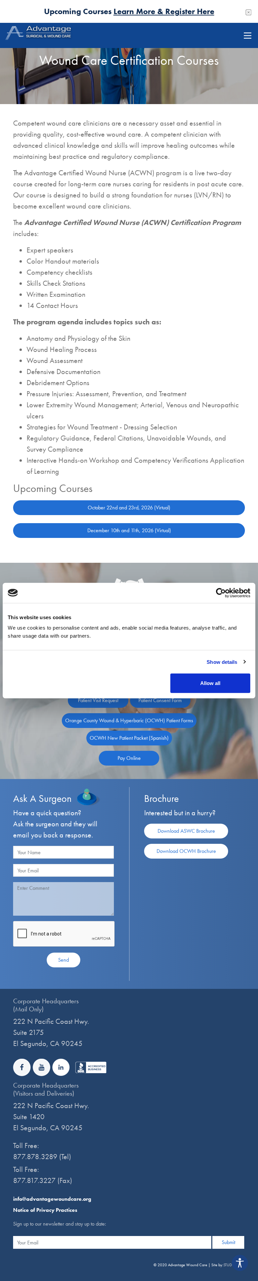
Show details (222, 662)
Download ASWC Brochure (186, 830)
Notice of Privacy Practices (45, 1210)
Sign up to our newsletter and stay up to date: (59, 1223)
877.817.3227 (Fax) (42, 1180)
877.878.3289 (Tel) (42, 1156)
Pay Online (129, 758)
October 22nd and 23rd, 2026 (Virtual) (129, 507)
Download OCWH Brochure (186, 851)
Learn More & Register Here (164, 11)
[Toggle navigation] (248, 36)
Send (63, 959)
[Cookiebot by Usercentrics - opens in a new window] (220, 593)
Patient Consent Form (160, 700)
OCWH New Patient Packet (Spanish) (129, 737)
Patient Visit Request (98, 700)
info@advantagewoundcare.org (52, 1198)
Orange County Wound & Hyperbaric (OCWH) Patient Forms (129, 720)
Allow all (210, 683)
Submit (228, 1242)
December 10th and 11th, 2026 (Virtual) (129, 530)
